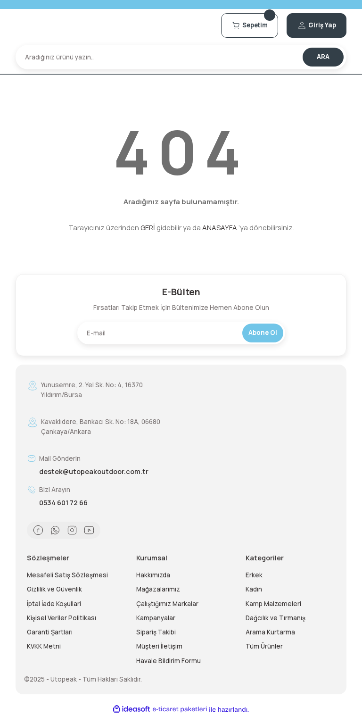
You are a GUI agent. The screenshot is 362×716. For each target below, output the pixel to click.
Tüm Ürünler (264, 646)
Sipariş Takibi (156, 632)
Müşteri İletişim (159, 646)
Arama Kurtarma (270, 632)
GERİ (147, 228)
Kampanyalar (155, 618)
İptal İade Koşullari (54, 603)
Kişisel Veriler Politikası (61, 618)
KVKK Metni (44, 646)
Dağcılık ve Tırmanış (275, 618)
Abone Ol (262, 332)
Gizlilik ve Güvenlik (54, 589)
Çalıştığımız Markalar (167, 603)
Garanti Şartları (50, 632)
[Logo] (114, 25)
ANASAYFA (219, 228)
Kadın (254, 589)
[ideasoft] (131, 709)
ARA (323, 56)
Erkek (254, 575)
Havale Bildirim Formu (168, 661)
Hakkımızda (153, 575)
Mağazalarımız (158, 589)
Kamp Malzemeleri (273, 603)
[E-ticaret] (179, 710)
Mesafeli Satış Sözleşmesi (67, 575)
